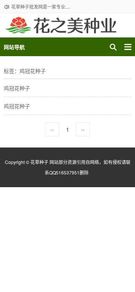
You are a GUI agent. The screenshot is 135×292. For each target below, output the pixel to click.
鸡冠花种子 (17, 88)
